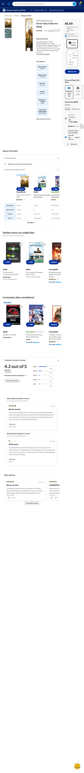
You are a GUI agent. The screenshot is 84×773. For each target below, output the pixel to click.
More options (76, 109)
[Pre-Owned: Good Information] (70, 60)
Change (67, 105)
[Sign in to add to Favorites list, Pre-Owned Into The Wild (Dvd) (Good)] (44, 244)
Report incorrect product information (20, 164)
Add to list (74, 144)
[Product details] (58, 158)
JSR (69, 119)
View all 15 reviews (12, 381)
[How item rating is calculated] (25, 375)
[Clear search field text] (71, 4)
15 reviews (51, 30)
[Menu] (3, 4)
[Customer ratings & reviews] (58, 360)
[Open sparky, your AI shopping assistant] (77, 766)
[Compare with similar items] (58, 169)
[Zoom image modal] (29, 27)
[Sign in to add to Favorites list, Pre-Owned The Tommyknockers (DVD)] (21, 244)
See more (12, 424)
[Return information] (66, 38)
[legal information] (77, 27)
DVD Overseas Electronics (44, 20)
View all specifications (43, 119)
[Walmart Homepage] (8, 4)
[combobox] (44, 4)
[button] (27, 36)
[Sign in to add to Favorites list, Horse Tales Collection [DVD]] (29, 23)
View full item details (43, 54)
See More (30, 222)
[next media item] (29, 50)
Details (77, 137)
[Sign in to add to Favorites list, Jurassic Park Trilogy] (21, 307)
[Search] (74, 4)
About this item (10, 151)
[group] (45, 30)
